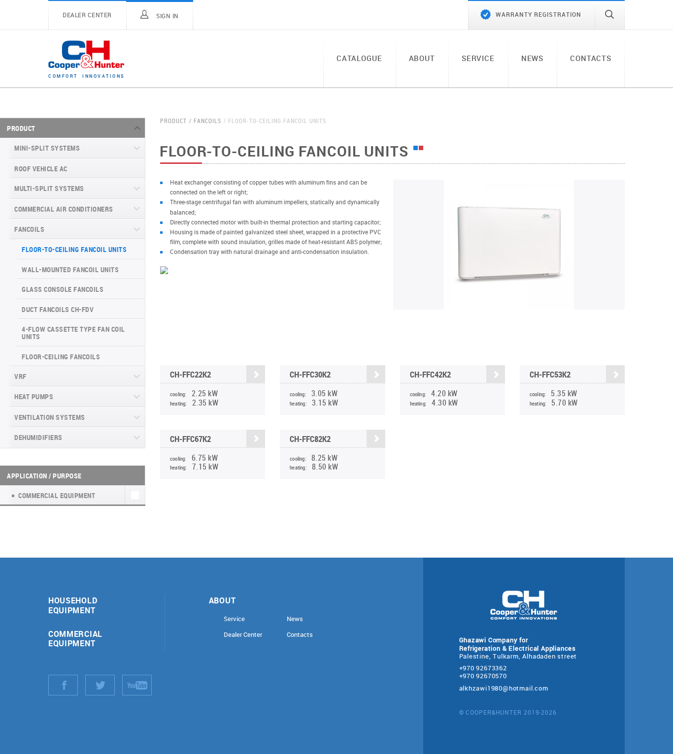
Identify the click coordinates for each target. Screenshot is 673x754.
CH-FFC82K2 (310, 438)
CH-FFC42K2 (430, 374)
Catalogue (359, 58)
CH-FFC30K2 (310, 374)
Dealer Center (243, 634)
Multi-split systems (49, 188)
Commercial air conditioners (63, 209)
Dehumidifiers (38, 437)
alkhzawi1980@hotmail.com (503, 688)
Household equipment (72, 605)
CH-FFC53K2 (550, 374)
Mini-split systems (47, 148)
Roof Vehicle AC (40, 168)
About (422, 58)
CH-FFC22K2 (190, 374)
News (532, 58)
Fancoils (29, 229)
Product (21, 128)
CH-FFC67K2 (190, 438)
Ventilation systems (49, 417)
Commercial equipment (75, 638)
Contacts (590, 58)
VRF (20, 376)
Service (478, 58)
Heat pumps (33, 396)
